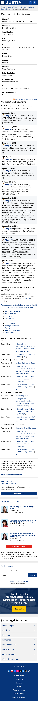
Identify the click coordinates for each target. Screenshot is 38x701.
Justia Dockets (22, 384)
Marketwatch (20, 346)
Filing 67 (8, 116)
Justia (22, 666)
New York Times (22, 351)
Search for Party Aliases (13, 311)
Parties (7, 328)
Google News (21, 344)
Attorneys (8, 316)
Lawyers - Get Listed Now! (19, 581)
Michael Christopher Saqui (25, 363)
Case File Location (11, 318)
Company (19, 683)
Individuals (6, 630)
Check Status (9, 333)
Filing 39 (8, 184)
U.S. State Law (8, 649)
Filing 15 (8, 263)
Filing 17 (8, 240)
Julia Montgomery (22, 395)
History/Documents (12, 326)
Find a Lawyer (7, 566)
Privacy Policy (19, 693)
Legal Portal (19, 679)
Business (6, 635)
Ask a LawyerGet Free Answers (8, 482)
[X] (26, 671)
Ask (24, 357)
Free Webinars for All (10, 502)
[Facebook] (15, 671)
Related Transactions (12, 330)
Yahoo (19, 357)
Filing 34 (8, 229)
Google (28, 354)
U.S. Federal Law (9, 644)
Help (19, 686)
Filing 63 (8, 145)
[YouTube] (12, 671)
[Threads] (20, 671)
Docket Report (10, 323)
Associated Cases (11, 314)
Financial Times (28, 349)
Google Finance (22, 376)
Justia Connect (19, 676)
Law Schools (7, 640)
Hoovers (26, 379)
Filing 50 (8, 159)
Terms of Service (19, 690)
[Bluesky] (23, 671)
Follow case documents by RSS (26, 99)
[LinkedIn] (9, 671)
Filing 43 (8, 171)
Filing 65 (8, 129)
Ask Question (19, 493)
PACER (27, 299)
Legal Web (20, 354)
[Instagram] (17, 671)
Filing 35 (8, 201)
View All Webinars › (19, 546)
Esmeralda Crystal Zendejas (26, 428)
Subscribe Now (19, 609)
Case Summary (10, 321)
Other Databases (9, 654)
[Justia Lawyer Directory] (29, 671)
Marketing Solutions (10, 659)
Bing (34, 354)
